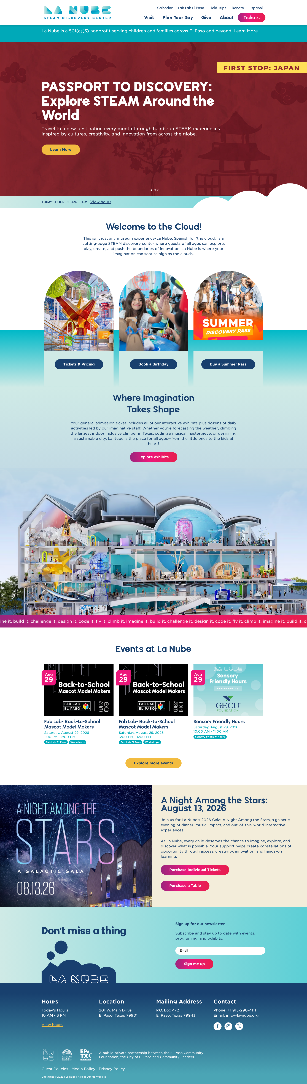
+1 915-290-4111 (242, 1010)
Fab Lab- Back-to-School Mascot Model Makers (72, 724)
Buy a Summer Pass (228, 364)
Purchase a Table (185, 885)
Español (256, 8)
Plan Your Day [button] (178, 17)
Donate (238, 8)
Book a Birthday (153, 364)
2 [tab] (155, 189)
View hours (100, 202)
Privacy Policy (112, 1069)
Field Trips (218, 8)
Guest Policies (55, 1069)
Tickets (251, 17)
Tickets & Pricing (79, 364)
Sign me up (194, 964)
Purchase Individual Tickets (195, 870)
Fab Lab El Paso (191, 8)
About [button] (227, 17)
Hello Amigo (87, 1076)
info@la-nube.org (242, 1015)
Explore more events (153, 763)
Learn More (246, 30)
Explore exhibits (153, 457)
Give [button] (206, 17)
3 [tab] (158, 189)
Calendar (165, 8)
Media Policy (83, 1069)
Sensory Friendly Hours (219, 721)
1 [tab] (151, 189)
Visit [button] (149, 17)
